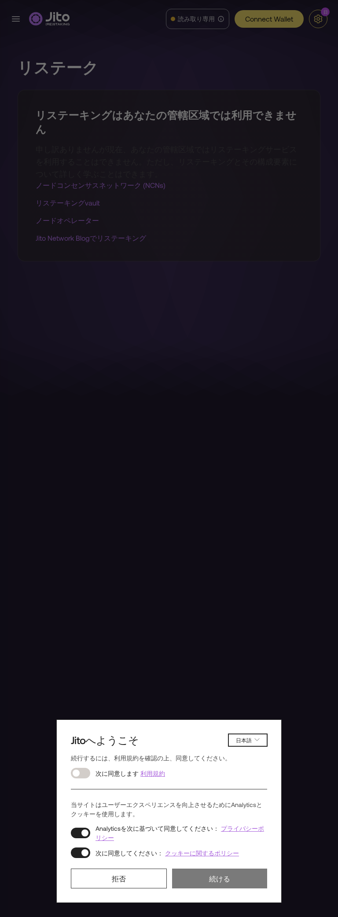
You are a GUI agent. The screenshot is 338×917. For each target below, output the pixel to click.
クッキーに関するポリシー (202, 853)
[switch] (80, 773)
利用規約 (152, 773)
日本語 (244, 740)
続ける (219, 878)
